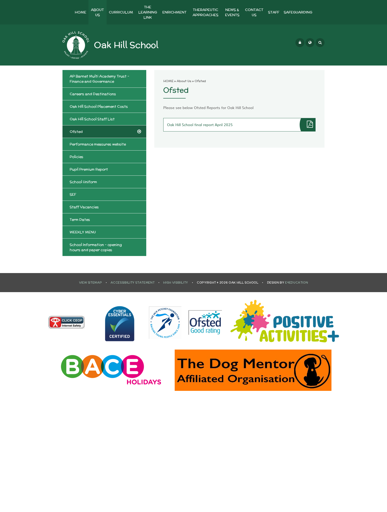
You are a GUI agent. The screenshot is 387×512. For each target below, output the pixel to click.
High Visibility (175, 282)
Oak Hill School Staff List (92, 119)
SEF (73, 194)
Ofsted (200, 81)
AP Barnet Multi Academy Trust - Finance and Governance (99, 79)
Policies (76, 156)
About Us (184, 81)
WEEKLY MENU (83, 232)
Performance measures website (98, 144)
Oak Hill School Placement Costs (99, 106)
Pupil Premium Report (89, 169)
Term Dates (80, 219)
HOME (168, 81)
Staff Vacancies (84, 207)
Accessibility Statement (133, 282)
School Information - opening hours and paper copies (96, 247)
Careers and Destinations (93, 93)
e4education (296, 282)
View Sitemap (90, 282)
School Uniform (83, 181)
